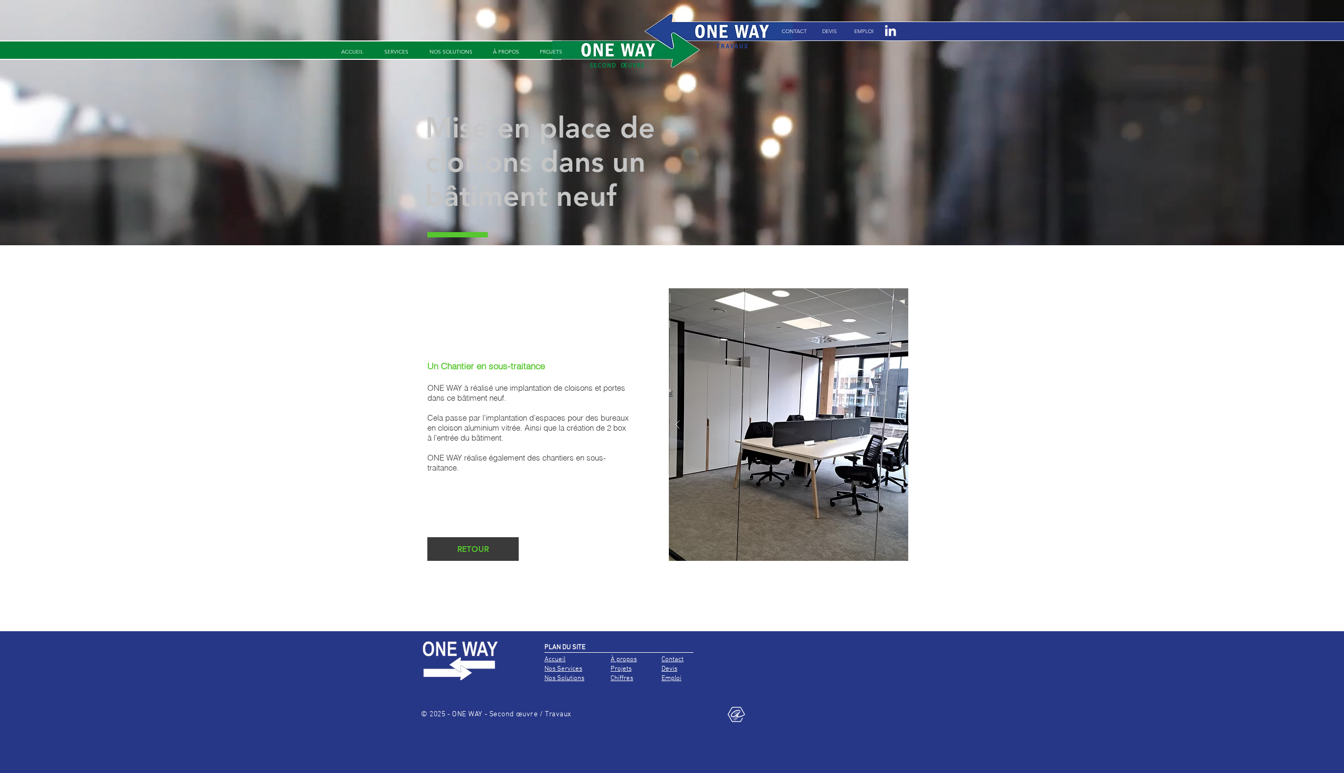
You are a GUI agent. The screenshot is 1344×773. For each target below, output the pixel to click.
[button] (864, 31)
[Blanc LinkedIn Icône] (890, 30)
